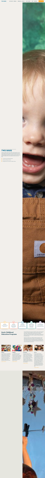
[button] (15, 1)
